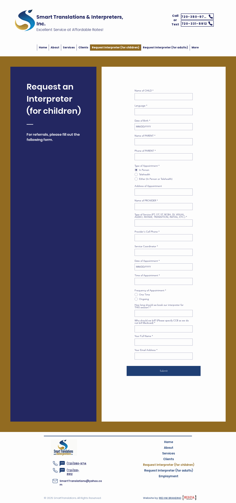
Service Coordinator (145, 246)
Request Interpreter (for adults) (168, 470)
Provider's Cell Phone (146, 231)
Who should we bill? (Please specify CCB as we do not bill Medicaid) (162, 321)
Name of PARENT (144, 135)
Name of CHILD (143, 90)
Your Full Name (143, 336)
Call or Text (175, 19)
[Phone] (55, 463)
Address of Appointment (148, 186)
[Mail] (55, 481)
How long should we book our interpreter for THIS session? (159, 306)
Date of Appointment (146, 261)
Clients (168, 459)
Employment (168, 476)
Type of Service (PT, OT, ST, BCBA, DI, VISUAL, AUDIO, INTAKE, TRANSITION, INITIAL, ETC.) (160, 215)
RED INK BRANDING (170, 498)
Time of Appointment (146, 275)
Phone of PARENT (144, 151)
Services (168, 453)
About (168, 448)
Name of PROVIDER (145, 200)
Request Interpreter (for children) (168, 465)
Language (140, 105)
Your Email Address (145, 350)
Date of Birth (141, 120)
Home (168, 442)
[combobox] (164, 192)
